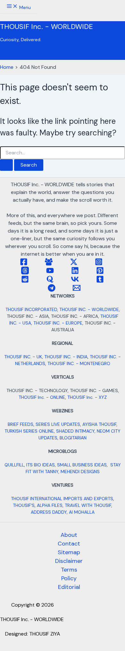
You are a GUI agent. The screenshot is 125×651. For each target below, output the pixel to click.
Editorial (69, 587)
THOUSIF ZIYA (44, 633)
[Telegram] (51, 290)
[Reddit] (25, 281)
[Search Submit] (6, 165)
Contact (69, 543)
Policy (69, 578)
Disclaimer (69, 561)
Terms (69, 569)
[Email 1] (76, 290)
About (69, 535)
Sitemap (69, 552)
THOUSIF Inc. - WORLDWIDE (46, 26)
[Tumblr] (100, 281)
